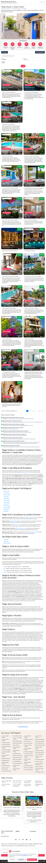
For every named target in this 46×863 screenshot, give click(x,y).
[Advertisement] (34, 108)
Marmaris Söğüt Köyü (7, 273)
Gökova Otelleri (6, 500)
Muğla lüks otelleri (13, 521)
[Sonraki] (44, 411)
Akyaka (26, 153)
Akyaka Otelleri (6, 498)
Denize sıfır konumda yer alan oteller (31, 517)
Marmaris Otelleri (7, 494)
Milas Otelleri (6, 511)
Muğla (7, 89)
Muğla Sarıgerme (28, 305)
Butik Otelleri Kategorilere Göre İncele (34, 821)
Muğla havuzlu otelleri (15, 524)
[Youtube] (26, 839)
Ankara (5, 572)
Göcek (4, 121)
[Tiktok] (30, 839)
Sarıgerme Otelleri (7, 507)
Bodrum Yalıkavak (28, 247)
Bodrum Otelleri (7, 491)
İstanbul (5, 566)
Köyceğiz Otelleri (7, 505)
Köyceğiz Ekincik (28, 89)
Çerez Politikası (24, 855)
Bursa (5, 570)
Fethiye (4, 153)
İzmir (5, 568)
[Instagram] (19, 839)
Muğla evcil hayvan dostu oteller (22, 528)
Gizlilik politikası (5, 852)
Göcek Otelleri (6, 504)
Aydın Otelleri (6, 541)
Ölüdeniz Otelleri (7, 502)
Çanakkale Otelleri (7, 543)
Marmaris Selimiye (6, 216)
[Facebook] (15, 839)
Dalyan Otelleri (6, 509)
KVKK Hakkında (39, 861)
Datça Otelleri (6, 496)
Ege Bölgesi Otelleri (26, 472)
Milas (26, 216)
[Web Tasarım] (44, 861)
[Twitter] (22, 839)
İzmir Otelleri (6, 539)
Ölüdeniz (4, 305)
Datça (4, 89)
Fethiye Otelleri (6, 493)
